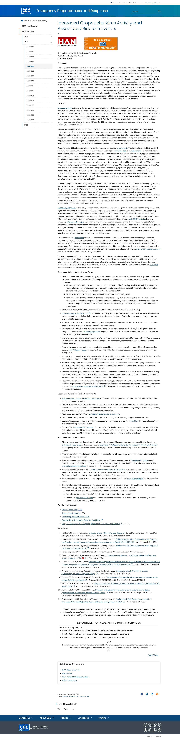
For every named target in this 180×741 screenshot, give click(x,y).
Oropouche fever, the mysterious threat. (105, 533)
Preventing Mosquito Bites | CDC (75, 516)
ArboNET (154, 265)
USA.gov (158, 736)
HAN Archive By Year (71, 670)
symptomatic (122, 148)
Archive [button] (102, 718)
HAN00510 (30, 91)
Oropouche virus (64, 108)
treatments (79, 237)
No (73, 709)
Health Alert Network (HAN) (35, 20)
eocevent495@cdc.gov (83, 427)
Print (60, 34)
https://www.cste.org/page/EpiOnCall (88, 386)
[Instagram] (155, 725)
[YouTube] (145, 730)
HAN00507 (30, 105)
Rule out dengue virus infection (75, 313)
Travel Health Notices (71, 513)
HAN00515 (30, 66)
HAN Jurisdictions (69, 680)
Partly (66, 709)
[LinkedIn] (159, 725)
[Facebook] (145, 725)
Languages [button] (83, 718)
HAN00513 (30, 76)
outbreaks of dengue (75, 222)
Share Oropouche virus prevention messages (81, 398)
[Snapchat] (155, 730)
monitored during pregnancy (148, 249)
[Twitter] (150, 725)
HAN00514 (30, 71)
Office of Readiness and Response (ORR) (76, 697)
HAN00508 (30, 100)
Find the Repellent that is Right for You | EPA (81, 520)
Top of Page (153, 655)
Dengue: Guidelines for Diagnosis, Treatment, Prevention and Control (91, 523)
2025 (26, 37)
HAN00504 (30, 120)
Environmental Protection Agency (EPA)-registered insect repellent (126, 445)
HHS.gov (150, 736)
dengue (118, 151)
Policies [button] (65, 718)
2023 (26, 125)
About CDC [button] (46, 718)
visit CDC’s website (137, 219)
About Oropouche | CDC (72, 509)
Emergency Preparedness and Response (72, 10)
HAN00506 (30, 110)
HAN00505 (30, 115)
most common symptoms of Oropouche (109, 469)
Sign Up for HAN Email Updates (75, 677)
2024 (26, 42)
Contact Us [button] (25, 718)
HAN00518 (30, 52)
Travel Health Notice (77, 350)
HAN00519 (30, 47)
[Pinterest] (150, 730)
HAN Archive (28, 31)
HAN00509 (30, 96)
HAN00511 (30, 86)
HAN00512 (30, 81)
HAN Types (67, 673)
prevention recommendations (74, 466)
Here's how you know (152, 3)
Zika (124, 151)
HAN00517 (30, 57)
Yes (59, 709)
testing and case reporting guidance (104, 414)
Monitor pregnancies (92, 331)
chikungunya (136, 151)
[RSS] (159, 730)
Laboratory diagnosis (67, 208)
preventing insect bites (71, 445)
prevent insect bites (135, 478)
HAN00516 (30, 61)
